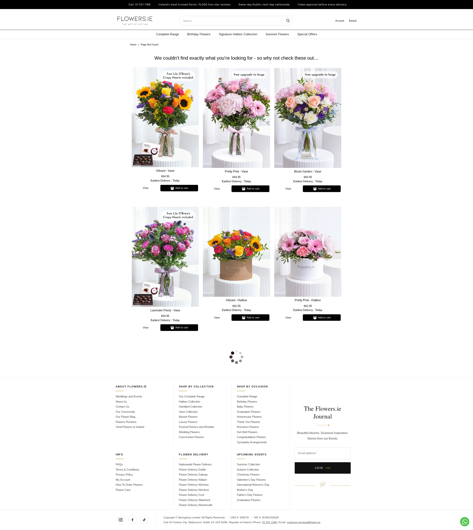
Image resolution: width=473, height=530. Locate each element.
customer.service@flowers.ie (303, 522)
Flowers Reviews (126, 421)
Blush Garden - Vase (307, 171)
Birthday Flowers (198, 34)
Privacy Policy (124, 474)
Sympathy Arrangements (252, 442)
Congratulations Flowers (251, 437)
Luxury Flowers (188, 421)
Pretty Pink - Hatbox (308, 300)
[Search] (288, 20)
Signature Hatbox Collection (238, 34)
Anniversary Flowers (249, 416)
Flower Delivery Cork (191, 494)
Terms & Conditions (127, 469)
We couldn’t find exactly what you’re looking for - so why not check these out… (236, 58)
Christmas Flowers (248, 474)
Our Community (125, 411)
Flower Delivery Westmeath (195, 505)
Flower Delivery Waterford (194, 500)
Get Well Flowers (247, 432)
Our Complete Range (192, 396)
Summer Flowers (277, 34)
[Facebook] (132, 520)
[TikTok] (144, 520)
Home (133, 45)
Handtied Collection (190, 406)
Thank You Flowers (248, 421)
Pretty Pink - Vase (236, 171)
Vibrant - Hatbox (236, 300)
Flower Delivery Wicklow (194, 484)
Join (323, 468)
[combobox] (236, 20)
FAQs (119, 464)
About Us (121, 401)
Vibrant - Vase (165, 170)
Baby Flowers (245, 406)
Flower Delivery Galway (193, 474)
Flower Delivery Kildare (193, 479)
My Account (123, 479)
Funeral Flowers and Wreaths (196, 426)
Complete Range (167, 34)
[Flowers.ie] (134, 21)
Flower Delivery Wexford (194, 489)
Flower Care (123, 489)
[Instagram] (120, 520)
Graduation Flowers (249, 411)
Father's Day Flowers (250, 494)
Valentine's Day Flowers (251, 479)
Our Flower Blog (125, 416)
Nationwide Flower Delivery (195, 464)
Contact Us (122, 406)
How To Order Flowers (129, 484)
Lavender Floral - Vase (165, 310)
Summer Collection (248, 464)
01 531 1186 (143, 4)
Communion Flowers (191, 437)
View (146, 187)
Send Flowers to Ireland (130, 426)
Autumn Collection (248, 469)
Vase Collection (188, 411)
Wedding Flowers (189, 432)
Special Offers (307, 34)
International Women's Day (253, 484)
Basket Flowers (188, 416)
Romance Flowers (248, 426)
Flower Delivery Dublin (192, 469)
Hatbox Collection (189, 401)
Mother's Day (245, 489)
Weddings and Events (129, 396)
